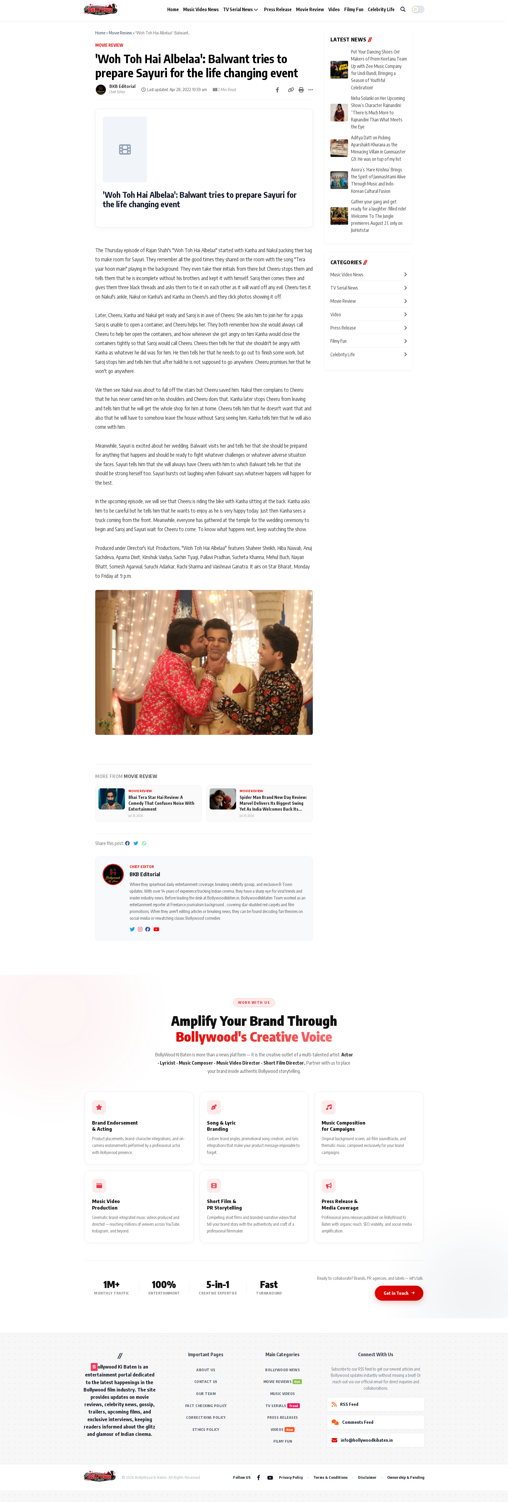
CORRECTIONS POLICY (205, 1417)
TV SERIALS (275, 1406)
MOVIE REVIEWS (277, 1381)
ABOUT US (205, 1370)
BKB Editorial (122, 86)
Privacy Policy (291, 1477)
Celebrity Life (381, 9)
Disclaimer (367, 1477)
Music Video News (201, 9)
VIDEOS (277, 1429)
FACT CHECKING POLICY (206, 1406)
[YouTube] (270, 1477)
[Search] (403, 9)
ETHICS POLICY (206, 1429)
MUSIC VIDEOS (282, 1393)
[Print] (301, 90)
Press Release (278, 9)
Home (173, 9)
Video (334, 9)
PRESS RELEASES (282, 1417)
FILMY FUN (282, 1441)
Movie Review (310, 9)
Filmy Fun (353, 9)
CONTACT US (206, 1381)
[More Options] (310, 90)
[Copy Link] (291, 90)
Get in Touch (396, 1293)
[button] (418, 9)
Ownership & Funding (406, 1477)
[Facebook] (258, 1477)
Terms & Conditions (330, 1477)
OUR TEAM (205, 1393)
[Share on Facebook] (277, 90)
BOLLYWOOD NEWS (282, 1370)
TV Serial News (238, 9)
